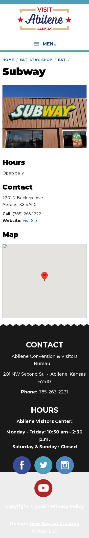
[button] (44, 276)
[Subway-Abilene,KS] (44, 116)
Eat (62, 60)
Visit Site (30, 220)
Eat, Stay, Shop (36, 60)
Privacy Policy (67, 506)
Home (8, 60)
